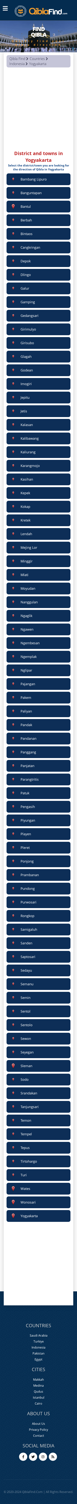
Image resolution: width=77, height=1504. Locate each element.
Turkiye (38, 1341)
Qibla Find (17, 58)
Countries (37, 58)
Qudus (38, 1391)
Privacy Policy (38, 1430)
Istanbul (38, 1397)
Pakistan (38, 1353)
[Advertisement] (38, 111)
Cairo (38, 1403)
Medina (38, 1385)
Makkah (38, 1379)
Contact (38, 1436)
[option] (38, 36)
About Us (38, 1424)
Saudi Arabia (38, 1335)
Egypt (38, 1359)
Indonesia (17, 63)
